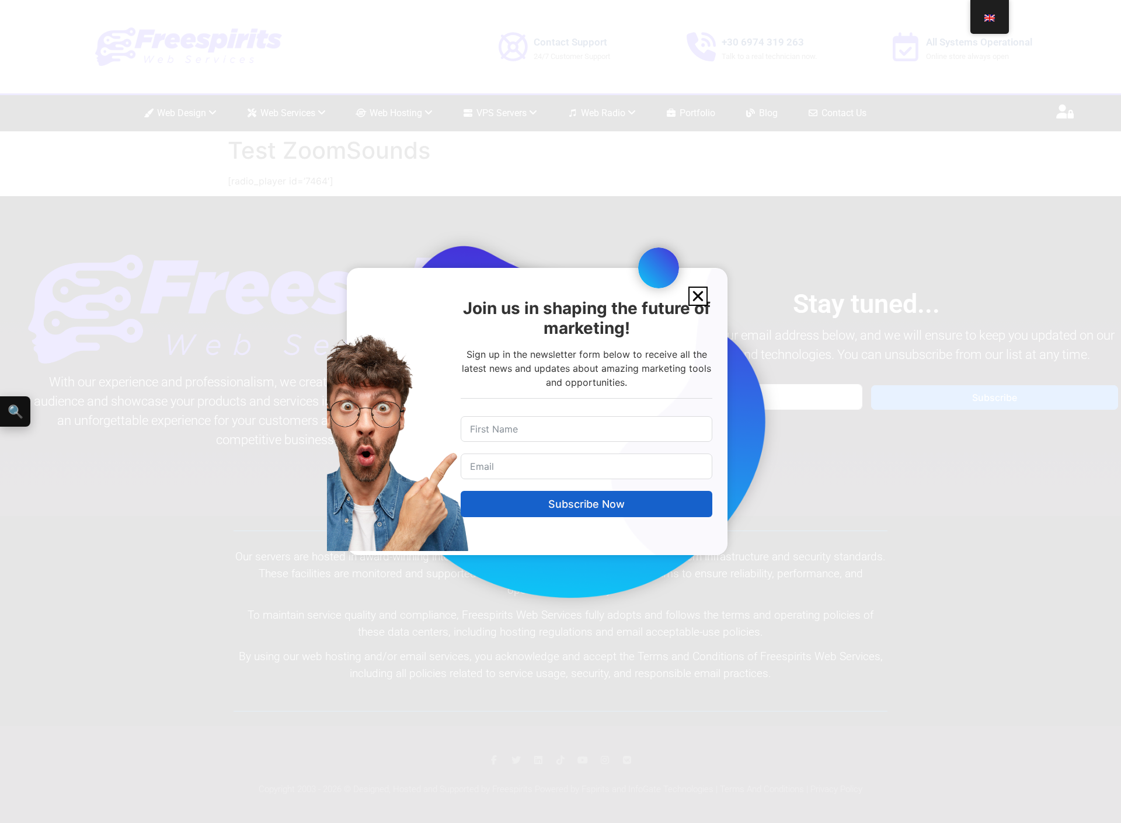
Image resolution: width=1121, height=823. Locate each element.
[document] (560, 411)
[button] (698, 296)
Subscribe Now (586, 504)
